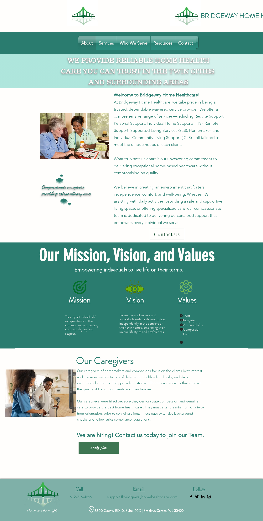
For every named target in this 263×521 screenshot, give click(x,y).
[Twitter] (197, 496)
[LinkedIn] (203, 496)
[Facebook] (191, 496)
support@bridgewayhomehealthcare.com (142, 497)
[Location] (91, 509)
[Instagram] (209, 496)
